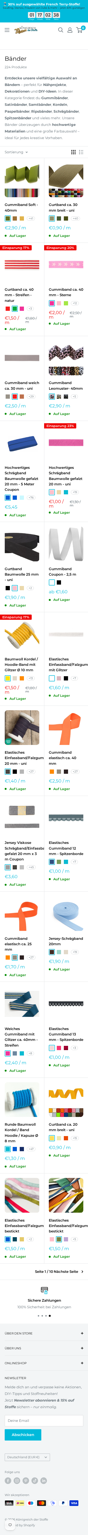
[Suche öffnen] (60, 30)
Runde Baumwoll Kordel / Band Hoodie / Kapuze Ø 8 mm (21, 1132)
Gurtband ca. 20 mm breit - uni (63, 1127)
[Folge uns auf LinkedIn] (43, 1480)
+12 (75, 303)
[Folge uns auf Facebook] (8, 1480)
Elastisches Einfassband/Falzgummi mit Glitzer (66, 664)
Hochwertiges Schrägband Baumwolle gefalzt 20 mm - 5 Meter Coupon (21, 478)
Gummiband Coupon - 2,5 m (62, 572)
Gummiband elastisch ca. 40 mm (62, 758)
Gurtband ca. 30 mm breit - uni (63, 207)
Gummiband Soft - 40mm (21, 207)
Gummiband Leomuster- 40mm (66, 385)
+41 (31, 218)
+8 (30, 1053)
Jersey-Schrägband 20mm (66, 941)
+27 (31, 771)
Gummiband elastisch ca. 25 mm (18, 944)
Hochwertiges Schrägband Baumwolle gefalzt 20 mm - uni (65, 475)
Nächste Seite (66, 1271)
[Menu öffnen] (7, 30)
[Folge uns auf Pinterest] (26, 1480)
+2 (30, 588)
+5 (74, 396)
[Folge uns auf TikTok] (34, 1480)
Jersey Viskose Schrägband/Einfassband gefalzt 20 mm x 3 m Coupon (22, 850)
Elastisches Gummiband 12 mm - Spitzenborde (66, 848)
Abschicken (23, 1434)
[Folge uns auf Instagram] (17, 1480)
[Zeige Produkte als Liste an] (81, 152)
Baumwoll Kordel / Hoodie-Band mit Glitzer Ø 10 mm (21, 664)
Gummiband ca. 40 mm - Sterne (66, 292)
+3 (30, 308)
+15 (75, 1138)
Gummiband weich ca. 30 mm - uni (22, 385)
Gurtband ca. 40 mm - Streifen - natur (19, 295)
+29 (31, 396)
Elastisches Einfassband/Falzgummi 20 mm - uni (22, 758)
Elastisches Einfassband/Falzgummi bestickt (22, 1226)
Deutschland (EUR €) (23, 1457)
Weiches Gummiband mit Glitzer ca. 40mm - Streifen (21, 1037)
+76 (31, 497)
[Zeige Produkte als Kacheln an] (73, 152)
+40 (75, 218)
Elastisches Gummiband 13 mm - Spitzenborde (66, 1034)
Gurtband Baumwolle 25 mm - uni (22, 574)
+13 (31, 678)
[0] (79, 30)
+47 (31, 1149)
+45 (31, 867)
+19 (75, 492)
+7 (74, 678)
